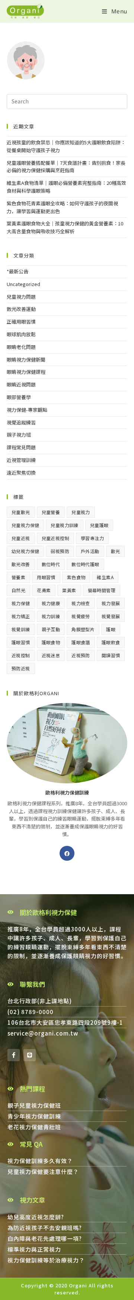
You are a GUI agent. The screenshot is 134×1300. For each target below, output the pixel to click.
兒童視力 (80, 512)
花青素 (44, 590)
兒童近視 (21, 538)
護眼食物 (51, 642)
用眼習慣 (46, 577)
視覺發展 (111, 616)
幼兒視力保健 (25, 551)
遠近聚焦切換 (21, 472)
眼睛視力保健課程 (26, 371)
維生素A (105, 577)
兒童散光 (21, 512)
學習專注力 (92, 538)
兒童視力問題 (21, 296)
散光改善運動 (21, 308)
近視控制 (21, 655)
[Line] (29, 1055)
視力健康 (51, 603)
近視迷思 (51, 655)
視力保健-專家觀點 (27, 409)
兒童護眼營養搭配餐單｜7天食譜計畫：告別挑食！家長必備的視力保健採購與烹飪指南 (66, 166)
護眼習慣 (21, 642)
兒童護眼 (99, 525)
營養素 (18, 577)
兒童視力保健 (25, 525)
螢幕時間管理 (101, 590)
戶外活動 (90, 551)
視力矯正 (21, 616)
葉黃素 (69, 590)
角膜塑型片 (83, 629)
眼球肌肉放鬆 (21, 334)
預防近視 (21, 668)
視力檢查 (80, 603)
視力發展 (111, 603)
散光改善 (21, 564)
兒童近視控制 (55, 538)
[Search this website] (67, 101)
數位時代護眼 (85, 564)
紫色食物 (76, 577)
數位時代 (51, 564)
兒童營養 (51, 512)
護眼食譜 (80, 642)
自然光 (18, 590)
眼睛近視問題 (21, 384)
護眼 (110, 629)
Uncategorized (23, 284)
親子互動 (51, 629)
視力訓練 (51, 616)
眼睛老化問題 (21, 346)
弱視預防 (60, 551)
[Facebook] (67, 853)
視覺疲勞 (80, 616)
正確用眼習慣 (21, 321)
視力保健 (21, 603)
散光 (115, 551)
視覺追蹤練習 (21, 422)
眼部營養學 (19, 397)
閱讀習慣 (111, 655)
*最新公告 (17, 271)
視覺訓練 (21, 629)
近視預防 (80, 655)
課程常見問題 (21, 447)
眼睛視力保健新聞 (26, 359)
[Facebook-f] (13, 1055)
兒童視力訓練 (64, 525)
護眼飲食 (111, 642)
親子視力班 (19, 434)
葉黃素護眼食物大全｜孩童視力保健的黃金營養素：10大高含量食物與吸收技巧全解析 (65, 227)
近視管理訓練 (21, 459)
